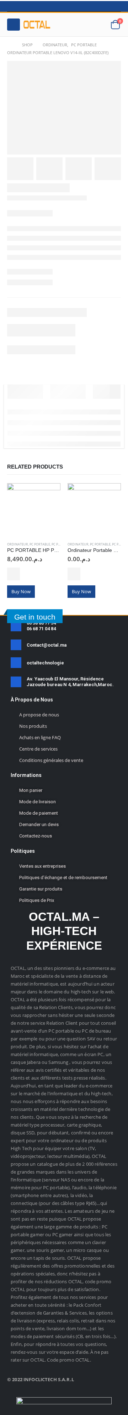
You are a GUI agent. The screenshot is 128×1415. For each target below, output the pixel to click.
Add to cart (13, 574)
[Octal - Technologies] (36, 24)
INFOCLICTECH (40, 1379)
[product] (33, 510)
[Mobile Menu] (13, 25)
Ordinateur (17, 544)
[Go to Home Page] (9, 45)
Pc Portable (40, 544)
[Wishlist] (98, 25)
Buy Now (21, 591)
